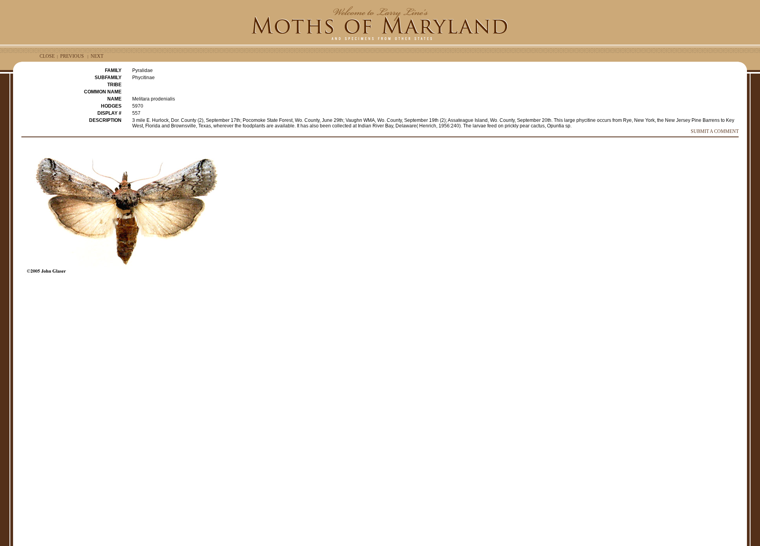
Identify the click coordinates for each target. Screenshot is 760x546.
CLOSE (47, 56)
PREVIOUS (72, 56)
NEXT (97, 56)
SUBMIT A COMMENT (715, 131)
